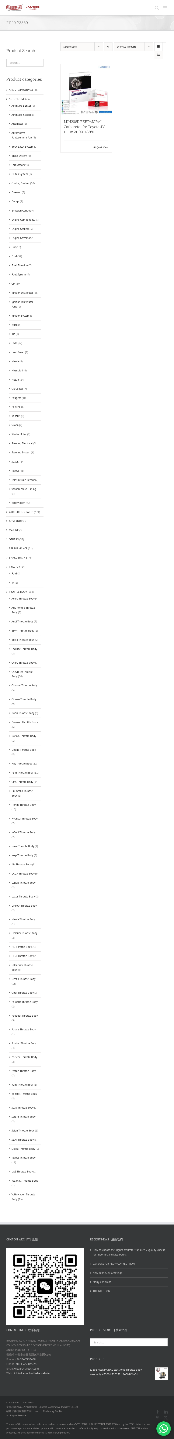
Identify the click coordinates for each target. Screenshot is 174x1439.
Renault (15, 416)
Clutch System (19, 174)
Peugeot (16, 398)
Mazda (15, 361)
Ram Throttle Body (22, 1084)
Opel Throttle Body (22, 993)
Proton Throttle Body (23, 1071)
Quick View (102, 147)
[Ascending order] (108, 46)
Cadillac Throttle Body (24, 649)
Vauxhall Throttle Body (24, 1180)
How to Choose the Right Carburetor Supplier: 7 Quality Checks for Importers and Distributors (129, 1252)
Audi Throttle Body (22, 621)
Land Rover (17, 352)
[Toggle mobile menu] (165, 8)
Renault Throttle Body (24, 1094)
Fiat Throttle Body (21, 763)
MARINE (14, 530)
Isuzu (14, 325)
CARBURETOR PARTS (21, 512)
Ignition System (20, 315)
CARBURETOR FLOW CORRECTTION (114, 1263)
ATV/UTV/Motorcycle (21, 90)
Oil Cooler (17, 389)
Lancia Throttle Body (23, 883)
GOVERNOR (16, 521)
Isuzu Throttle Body (22, 846)
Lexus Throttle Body (23, 896)
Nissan (15, 379)
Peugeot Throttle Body (24, 1015)
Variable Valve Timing (23, 489)
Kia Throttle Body (21, 864)
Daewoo (16, 192)
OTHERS (14, 539)
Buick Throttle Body (22, 640)
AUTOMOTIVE (17, 99)
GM (13, 283)
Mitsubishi (17, 370)
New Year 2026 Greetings (107, 1273)
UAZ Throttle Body (22, 1171)
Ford (14, 256)
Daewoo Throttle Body (24, 722)
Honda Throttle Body (23, 805)
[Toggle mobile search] (157, 8)
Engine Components (23, 219)
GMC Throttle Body (22, 782)
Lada (14, 343)
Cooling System (20, 183)
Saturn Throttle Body (23, 1117)
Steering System (20, 452)
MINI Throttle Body (22, 956)
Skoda (14, 425)
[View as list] (158, 55)
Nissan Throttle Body (23, 979)
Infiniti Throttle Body (23, 832)
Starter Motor (19, 434)
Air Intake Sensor (21, 105)
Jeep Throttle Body (22, 855)
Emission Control (21, 210)
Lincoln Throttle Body (24, 905)
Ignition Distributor (22, 293)
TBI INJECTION (101, 1291)
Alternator (17, 124)
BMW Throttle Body (22, 630)
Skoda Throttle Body (23, 1149)
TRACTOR (14, 567)
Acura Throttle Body (23, 598)
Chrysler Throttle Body (24, 685)
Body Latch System (22, 146)
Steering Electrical (22, 443)
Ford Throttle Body (22, 773)
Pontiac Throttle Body (23, 1043)
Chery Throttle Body (23, 662)
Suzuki (15, 461)
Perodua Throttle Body (24, 1002)
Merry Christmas (102, 1282)
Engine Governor (21, 238)
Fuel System (18, 274)
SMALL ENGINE (18, 557)
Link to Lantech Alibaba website (31, 1373)
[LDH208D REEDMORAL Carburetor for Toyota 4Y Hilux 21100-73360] (86, 89)
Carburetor (17, 165)
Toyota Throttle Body (23, 1158)
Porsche (16, 407)
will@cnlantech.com (26, 1368)
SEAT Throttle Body (22, 1139)
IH (12, 582)
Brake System (19, 156)
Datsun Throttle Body (23, 736)
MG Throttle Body (21, 947)
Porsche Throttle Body (24, 1057)
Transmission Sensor (23, 480)
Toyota (15, 471)
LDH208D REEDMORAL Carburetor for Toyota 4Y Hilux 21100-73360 (84, 126)
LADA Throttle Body (23, 873)
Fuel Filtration (19, 265)
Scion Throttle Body (22, 1130)
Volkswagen (18, 503)
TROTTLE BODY (18, 592)
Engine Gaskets (20, 229)
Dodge (15, 201)
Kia (13, 334)
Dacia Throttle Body (22, 713)
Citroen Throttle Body (23, 699)
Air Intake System (21, 115)
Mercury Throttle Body (24, 933)
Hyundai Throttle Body (24, 818)
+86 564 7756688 (25, 1359)
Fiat (13, 247)
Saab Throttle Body (22, 1107)
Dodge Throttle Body (23, 750)
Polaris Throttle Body (23, 1029)
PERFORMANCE (18, 548)
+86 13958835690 (26, 1364)
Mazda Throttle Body (23, 919)
